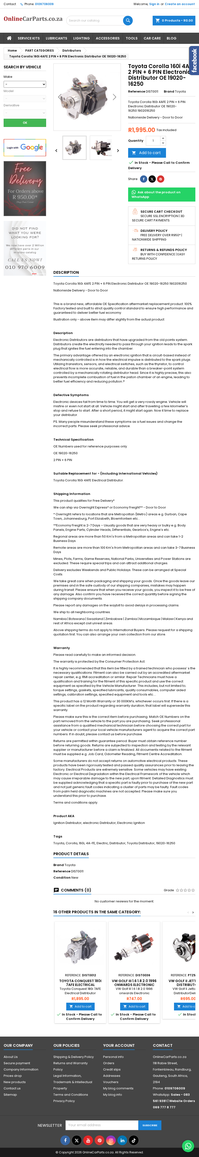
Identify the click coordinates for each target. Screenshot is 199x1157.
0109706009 (44, 4)
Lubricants (56, 38)
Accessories (108, 38)
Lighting (81, 38)
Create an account (180, 4)
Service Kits (29, 38)
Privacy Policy (64, 1101)
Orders (108, 1063)
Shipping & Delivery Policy (73, 1057)
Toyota (70, 865)
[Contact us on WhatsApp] (188, 1146)
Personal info (113, 1057)
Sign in (154, 4)
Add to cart (146, 153)
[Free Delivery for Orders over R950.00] (25, 188)
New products (15, 1082)
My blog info (112, 1094)
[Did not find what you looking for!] (25, 248)
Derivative (11, 105)
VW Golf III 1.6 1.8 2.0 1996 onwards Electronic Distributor (134, 984)
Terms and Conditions (70, 1094)
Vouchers (110, 1082)
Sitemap (10, 1094)
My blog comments (118, 1088)
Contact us (12, 1088)
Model (9, 91)
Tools (132, 38)
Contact (10, 4)
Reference (136, 91)
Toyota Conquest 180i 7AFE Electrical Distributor (80, 984)
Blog (171, 38)
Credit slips (112, 1069)
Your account (119, 1045)
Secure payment (17, 1063)
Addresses (111, 1075)
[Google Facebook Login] (25, 147)
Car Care (152, 38)
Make (8, 77)
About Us (11, 1057)
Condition (62, 878)
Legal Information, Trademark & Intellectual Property (72, 1082)
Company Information (21, 1069)
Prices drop (13, 1075)
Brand (169, 91)
